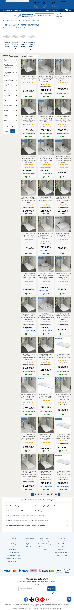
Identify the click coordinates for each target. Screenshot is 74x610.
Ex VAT (70, 10)
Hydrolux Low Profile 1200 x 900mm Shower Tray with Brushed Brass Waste (63, 199)
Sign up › (51, 589)
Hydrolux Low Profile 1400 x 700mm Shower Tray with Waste (28, 235)
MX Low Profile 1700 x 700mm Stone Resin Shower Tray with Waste (46, 396)
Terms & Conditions (61, 555)
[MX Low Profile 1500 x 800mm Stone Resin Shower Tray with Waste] (63, 345)
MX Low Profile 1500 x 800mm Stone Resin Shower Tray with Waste (63, 356)
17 (52, 494)
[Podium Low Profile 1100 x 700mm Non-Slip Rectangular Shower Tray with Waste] (29, 385)
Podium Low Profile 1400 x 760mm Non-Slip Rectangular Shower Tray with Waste (45, 236)
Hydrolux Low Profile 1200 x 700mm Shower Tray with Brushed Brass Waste (63, 316)
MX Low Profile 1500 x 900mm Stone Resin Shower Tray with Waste (63, 473)
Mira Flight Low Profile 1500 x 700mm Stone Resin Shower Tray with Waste (46, 119)
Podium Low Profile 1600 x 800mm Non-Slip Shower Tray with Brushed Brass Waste (63, 276)
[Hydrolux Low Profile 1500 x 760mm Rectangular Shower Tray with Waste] (46, 345)
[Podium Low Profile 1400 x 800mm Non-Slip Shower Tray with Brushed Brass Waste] (63, 385)
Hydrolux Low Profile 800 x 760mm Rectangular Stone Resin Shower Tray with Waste (28, 159)
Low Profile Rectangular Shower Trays (15, 45)
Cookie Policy (61, 544)
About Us (13, 538)
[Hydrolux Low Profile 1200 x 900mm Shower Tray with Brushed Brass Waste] (63, 188)
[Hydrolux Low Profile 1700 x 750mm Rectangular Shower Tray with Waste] (29, 304)
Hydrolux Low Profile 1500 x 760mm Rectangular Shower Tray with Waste (45, 356)
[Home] (3, 20)
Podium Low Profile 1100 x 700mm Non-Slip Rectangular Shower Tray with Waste (28, 397)
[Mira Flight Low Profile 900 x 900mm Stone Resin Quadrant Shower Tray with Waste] (46, 264)
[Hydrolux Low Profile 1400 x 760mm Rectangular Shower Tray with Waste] (29, 345)
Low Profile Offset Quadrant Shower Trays (31, 46)
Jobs (13, 547)
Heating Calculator (44, 547)
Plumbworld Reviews (13, 561)
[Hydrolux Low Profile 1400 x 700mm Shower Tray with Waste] (29, 224)
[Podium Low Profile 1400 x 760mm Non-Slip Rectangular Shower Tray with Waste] (46, 224)
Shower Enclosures (11, 20)
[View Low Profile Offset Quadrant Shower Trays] (31, 36)
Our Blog (13, 544)
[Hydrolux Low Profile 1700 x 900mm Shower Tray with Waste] (46, 462)
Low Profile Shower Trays (20, 28)
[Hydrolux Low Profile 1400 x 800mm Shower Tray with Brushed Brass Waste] (46, 188)
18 (56, 494)
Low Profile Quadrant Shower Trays (23, 45)
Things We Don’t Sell (13, 553)
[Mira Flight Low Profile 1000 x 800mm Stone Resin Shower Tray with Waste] (46, 147)
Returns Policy (61, 538)
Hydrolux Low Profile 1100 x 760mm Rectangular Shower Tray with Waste (45, 437)
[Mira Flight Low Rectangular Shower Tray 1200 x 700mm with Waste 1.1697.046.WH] (46, 304)
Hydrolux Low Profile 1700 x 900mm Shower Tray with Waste (46, 473)
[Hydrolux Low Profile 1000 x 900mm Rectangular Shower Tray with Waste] (29, 107)
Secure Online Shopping (44, 544)
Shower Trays (20, 20)
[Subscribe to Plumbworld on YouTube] (42, 599)
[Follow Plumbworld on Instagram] (47, 599)
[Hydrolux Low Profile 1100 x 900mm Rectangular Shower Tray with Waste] (63, 107)
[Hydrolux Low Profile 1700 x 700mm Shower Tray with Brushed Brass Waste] (29, 264)
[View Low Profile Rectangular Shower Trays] (15, 36)
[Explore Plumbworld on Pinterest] (37, 599)
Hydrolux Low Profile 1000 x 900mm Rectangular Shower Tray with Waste (28, 119)
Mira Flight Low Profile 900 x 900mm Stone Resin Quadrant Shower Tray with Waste (46, 276)
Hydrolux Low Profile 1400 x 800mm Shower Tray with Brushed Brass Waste (46, 199)
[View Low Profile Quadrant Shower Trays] (23, 36)
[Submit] (36, 15)
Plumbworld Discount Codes (13, 558)
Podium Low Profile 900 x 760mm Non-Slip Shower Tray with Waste (63, 78)
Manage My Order (29, 538)
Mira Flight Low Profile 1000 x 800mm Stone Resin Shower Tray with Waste (46, 159)
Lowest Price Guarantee (13, 555)
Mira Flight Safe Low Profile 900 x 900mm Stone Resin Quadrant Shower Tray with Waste (28, 437)
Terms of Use (61, 550)
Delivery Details (44, 538)
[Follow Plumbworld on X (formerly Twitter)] (31, 599)
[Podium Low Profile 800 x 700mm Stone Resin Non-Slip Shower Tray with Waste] (29, 188)
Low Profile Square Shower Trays (7, 45)
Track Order (29, 541)
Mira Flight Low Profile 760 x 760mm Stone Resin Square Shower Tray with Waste (63, 159)
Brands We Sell (13, 550)
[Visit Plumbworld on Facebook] (26, 599)
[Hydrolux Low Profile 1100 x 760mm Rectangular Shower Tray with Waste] (46, 425)
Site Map (44, 550)
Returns (55, 10)
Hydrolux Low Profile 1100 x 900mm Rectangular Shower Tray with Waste (63, 119)
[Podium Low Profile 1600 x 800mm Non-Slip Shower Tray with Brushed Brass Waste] (63, 264)
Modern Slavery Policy (62, 541)
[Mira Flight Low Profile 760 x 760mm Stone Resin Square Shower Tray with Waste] (63, 147)
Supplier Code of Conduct (61, 553)
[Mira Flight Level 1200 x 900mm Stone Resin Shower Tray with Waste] (63, 224)
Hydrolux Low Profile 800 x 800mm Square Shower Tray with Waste (28, 78)
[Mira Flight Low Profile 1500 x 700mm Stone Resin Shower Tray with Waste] (46, 107)
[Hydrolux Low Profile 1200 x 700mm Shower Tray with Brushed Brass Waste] (63, 304)
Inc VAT (62, 10)
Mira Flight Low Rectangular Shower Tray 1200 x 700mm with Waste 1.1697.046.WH (46, 316)
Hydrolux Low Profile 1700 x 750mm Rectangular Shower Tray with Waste (28, 316)
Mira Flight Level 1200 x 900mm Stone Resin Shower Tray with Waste (63, 235)
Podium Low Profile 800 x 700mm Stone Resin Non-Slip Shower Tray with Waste (28, 199)
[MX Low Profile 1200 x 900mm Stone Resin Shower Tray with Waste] (63, 425)
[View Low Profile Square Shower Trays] (6, 36)
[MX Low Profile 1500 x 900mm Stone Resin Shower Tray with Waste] (63, 462)
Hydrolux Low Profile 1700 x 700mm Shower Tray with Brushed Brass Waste (28, 276)
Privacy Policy (61, 547)
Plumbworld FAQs (44, 541)
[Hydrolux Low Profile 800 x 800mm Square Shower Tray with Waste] (29, 67)
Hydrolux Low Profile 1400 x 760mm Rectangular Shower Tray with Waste (28, 356)
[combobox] (44, 15)
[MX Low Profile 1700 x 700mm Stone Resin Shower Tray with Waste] (46, 385)
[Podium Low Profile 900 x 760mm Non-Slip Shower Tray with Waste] (63, 67)
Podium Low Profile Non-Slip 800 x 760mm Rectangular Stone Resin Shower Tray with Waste (28, 473)
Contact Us (48, 10)
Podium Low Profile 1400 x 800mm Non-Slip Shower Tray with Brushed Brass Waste (63, 397)
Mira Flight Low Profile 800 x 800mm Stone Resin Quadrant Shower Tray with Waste (46, 78)
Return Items (29, 547)
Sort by (24, 56)
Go (13, 131)
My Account (29, 544)
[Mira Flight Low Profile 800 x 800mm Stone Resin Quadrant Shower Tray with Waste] (46, 67)
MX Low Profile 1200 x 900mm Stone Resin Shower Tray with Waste (63, 436)
